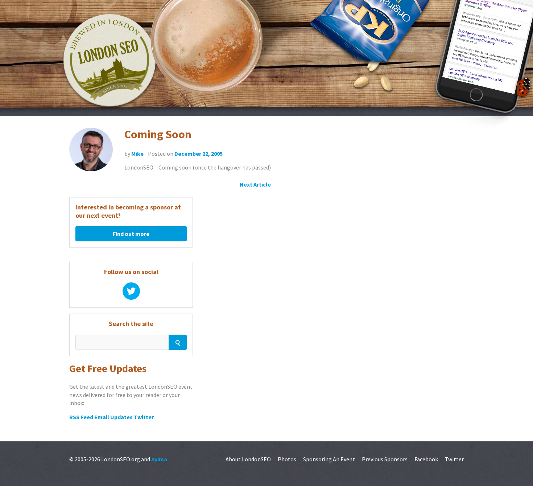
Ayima (159, 459)
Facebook (426, 459)
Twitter (144, 417)
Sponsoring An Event (329, 459)
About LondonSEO (248, 459)
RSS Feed (81, 417)
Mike (137, 153)
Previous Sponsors (385, 459)
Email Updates (113, 417)
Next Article (255, 184)
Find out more (131, 233)
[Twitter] (131, 291)
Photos (287, 459)
